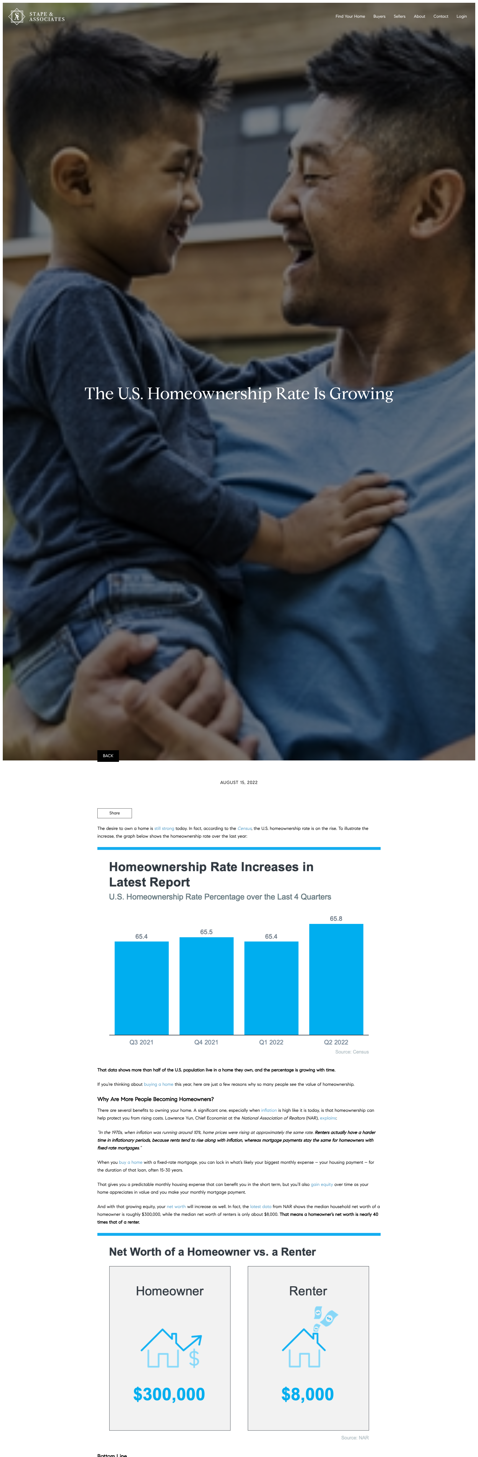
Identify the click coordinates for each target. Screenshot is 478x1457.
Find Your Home (350, 16)
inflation (269, 1110)
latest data (261, 1206)
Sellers (400, 16)
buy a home (130, 1162)
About (419, 16)
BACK (108, 756)
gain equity (322, 1184)
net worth (176, 1206)
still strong (164, 828)
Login (462, 16)
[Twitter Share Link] (115, 828)
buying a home (158, 1084)
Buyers (379, 16)
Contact (440, 16)
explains (328, 1118)
